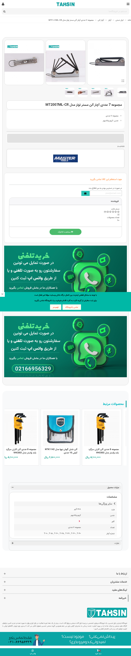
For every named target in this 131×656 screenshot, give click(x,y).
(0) (105, 211)
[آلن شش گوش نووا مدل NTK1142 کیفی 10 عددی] (65, 427)
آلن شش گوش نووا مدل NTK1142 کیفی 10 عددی (66, 451)
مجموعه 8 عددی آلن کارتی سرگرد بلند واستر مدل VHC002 (108, 451)
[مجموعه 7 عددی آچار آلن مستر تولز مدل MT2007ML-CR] (122, 81)
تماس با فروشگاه (71, 307)
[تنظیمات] (3, 4)
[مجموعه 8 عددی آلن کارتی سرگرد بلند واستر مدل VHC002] (106, 427)
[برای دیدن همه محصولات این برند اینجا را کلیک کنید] (65, 158)
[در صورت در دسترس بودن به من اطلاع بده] (85, 193)
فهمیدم (55, 307)
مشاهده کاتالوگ (64, 232)
